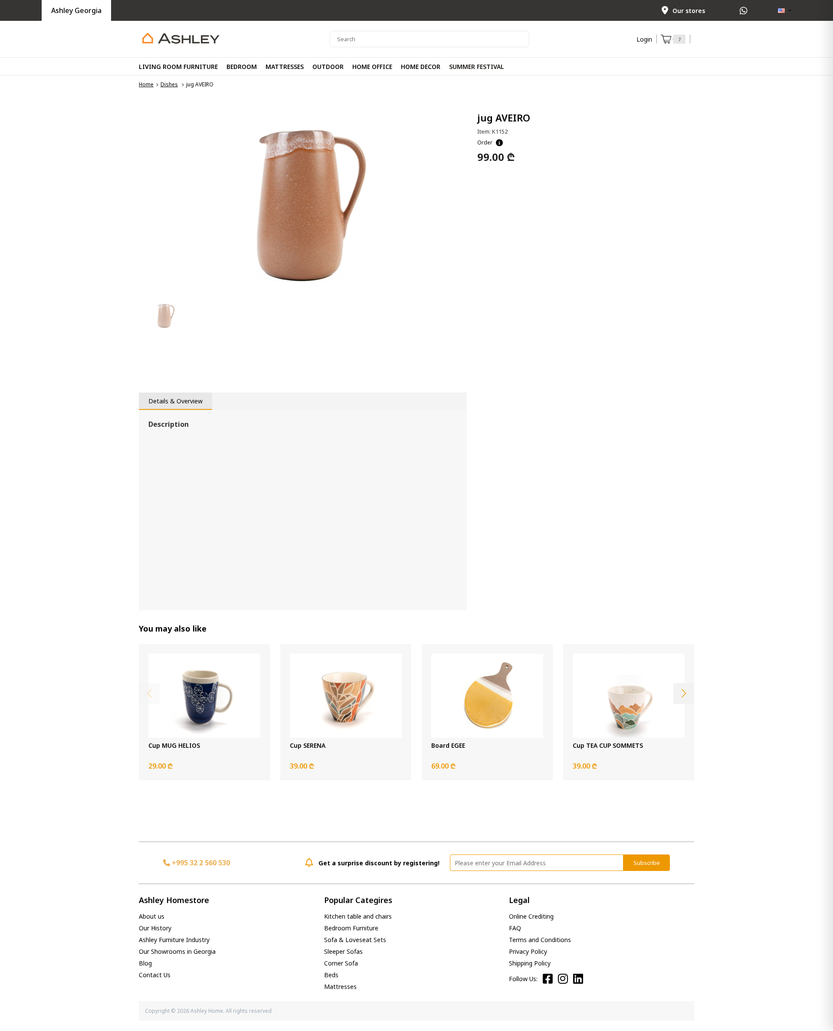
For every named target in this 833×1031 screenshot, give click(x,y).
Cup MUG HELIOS (174, 745)
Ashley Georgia (76, 10)
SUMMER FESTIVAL (476, 66)
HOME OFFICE (372, 66)
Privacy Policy (528, 951)
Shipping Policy (530, 963)
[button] (683, 693)
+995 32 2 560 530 (200, 862)
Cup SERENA (307, 745)
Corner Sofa (341, 963)
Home (146, 84)
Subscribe (646, 863)
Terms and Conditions (540, 940)
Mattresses (340, 986)
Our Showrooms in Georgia (177, 951)
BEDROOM (241, 66)
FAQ (515, 928)
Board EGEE (448, 745)
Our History (155, 928)
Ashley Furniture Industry (174, 940)
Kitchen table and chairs (358, 916)
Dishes (169, 84)
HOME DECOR (420, 66)
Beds (331, 975)
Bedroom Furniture (351, 928)
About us (151, 916)
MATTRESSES (285, 66)
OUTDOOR (328, 66)
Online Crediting (531, 916)
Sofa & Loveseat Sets (355, 940)
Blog (145, 963)
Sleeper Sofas (343, 951)
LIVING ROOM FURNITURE (178, 66)
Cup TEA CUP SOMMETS (608, 745)
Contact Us (155, 975)
